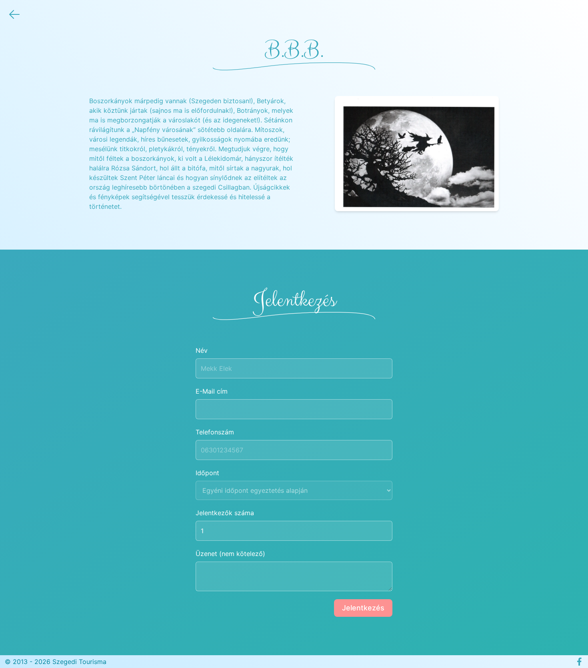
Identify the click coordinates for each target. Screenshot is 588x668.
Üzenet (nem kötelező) (230, 554)
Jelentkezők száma (225, 513)
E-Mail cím (212, 391)
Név (202, 350)
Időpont (207, 473)
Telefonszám (215, 432)
